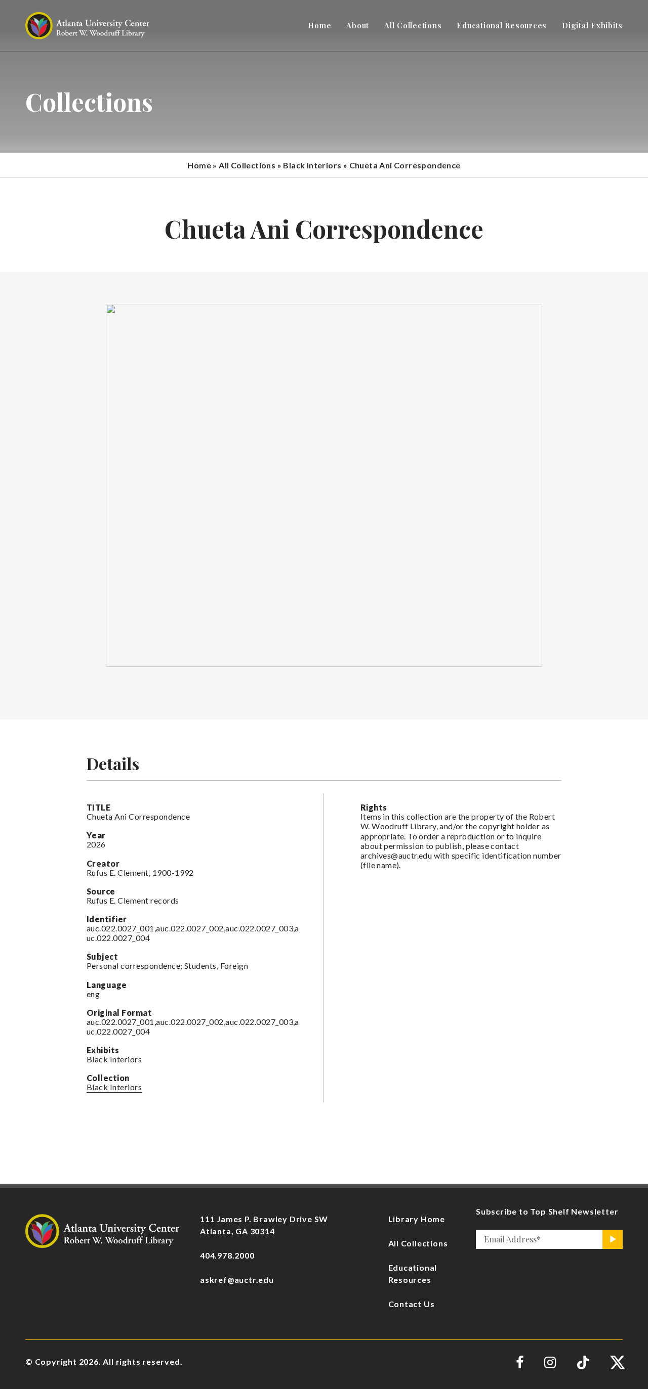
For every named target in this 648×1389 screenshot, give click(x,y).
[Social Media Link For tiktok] (583, 1362)
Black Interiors (312, 165)
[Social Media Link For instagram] (550, 1362)
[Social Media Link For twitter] (616, 1362)
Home (199, 165)
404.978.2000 (227, 1255)
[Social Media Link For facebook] (520, 1362)
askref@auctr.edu (237, 1279)
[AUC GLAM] (102, 1229)
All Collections (247, 165)
